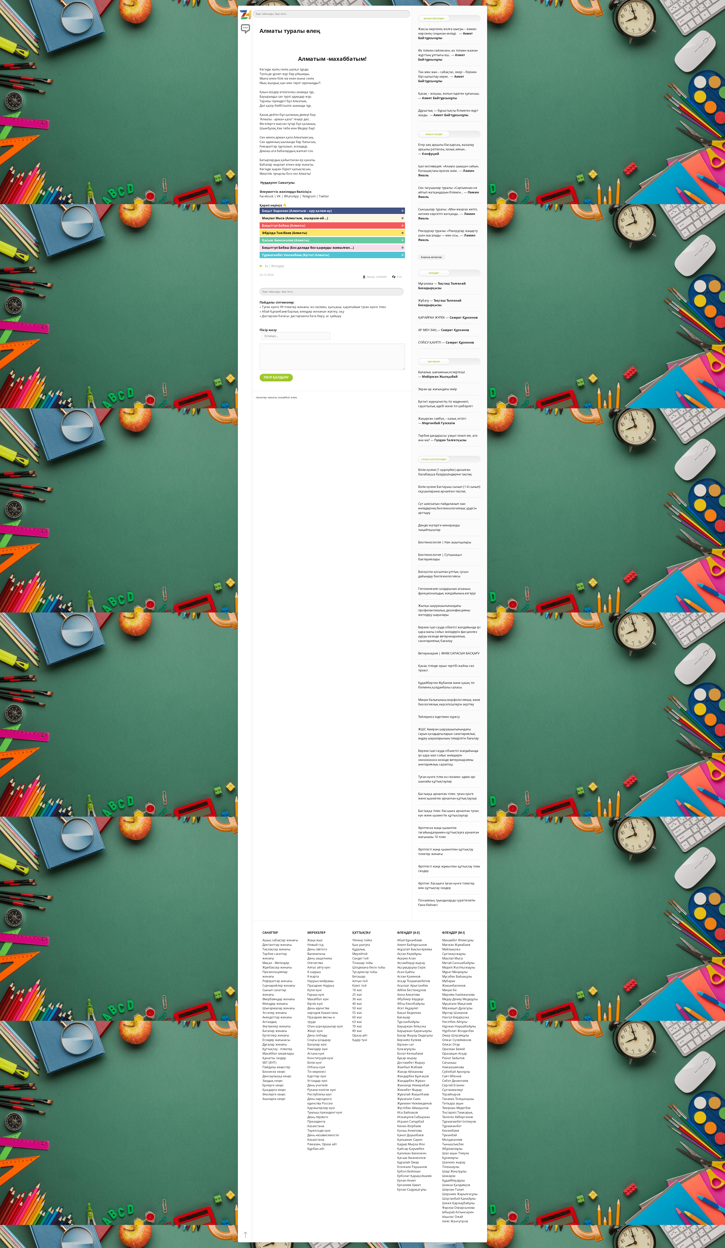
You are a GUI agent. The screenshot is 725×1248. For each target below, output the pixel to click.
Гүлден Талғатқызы (450, 440)
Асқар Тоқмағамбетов (413, 981)
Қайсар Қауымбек (410, 1149)
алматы (272, 397)
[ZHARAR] (245, 13)
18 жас (357, 990)
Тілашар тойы (362, 963)
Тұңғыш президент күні (324, 1112)
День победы (317, 1035)
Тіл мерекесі (316, 1072)
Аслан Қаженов (408, 976)
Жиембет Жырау (409, 1090)
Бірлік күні (315, 1004)
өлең (294, 397)
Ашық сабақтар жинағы (280, 940)
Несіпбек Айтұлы (454, 1022)
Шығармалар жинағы (278, 1008)
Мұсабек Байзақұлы (457, 976)
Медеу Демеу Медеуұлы (460, 999)
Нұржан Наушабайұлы (459, 1026)
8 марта (313, 976)
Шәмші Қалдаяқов (456, 1185)
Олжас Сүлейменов (456, 1040)
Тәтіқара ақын (453, 1103)
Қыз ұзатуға (361, 945)
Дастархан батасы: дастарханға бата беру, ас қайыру (301, 316)
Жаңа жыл (315, 940)
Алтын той (360, 981)
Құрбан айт (315, 1149)
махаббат (284, 397)
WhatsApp (291, 196)
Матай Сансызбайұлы (458, 963)
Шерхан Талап (453, 1189)
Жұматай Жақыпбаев (413, 1094)
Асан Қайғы (406, 972)
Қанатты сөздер (274, 1058)
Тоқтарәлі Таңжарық (457, 1112)
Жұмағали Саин (409, 1099)
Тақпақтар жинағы (276, 949)
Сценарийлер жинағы (278, 985)
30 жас (357, 999)
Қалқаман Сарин (410, 1140)
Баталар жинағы (274, 1031)
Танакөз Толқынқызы (458, 1099)
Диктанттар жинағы (277, 945)
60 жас (357, 1017)
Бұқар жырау (407, 1058)
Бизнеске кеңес (274, 1072)
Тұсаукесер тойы (364, 972)
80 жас (357, 1031)
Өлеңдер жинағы (275, 1004)
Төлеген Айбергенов (457, 1117)
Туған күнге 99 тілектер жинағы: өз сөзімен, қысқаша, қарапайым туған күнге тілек (324, 307)
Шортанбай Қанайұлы (459, 1198)
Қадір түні (359, 1040)
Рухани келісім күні (321, 1090)
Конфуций (430, 154)
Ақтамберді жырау (411, 963)
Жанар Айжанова (410, 1072)
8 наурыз (314, 972)
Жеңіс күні (315, 1031)
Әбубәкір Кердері (410, 999)
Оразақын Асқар (454, 1053)
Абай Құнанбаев (409, 940)
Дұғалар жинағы (274, 1044)
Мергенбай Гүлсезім (438, 423)
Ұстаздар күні (317, 1081)
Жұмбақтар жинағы (277, 967)
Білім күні (314, 1062)
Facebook (267, 196)
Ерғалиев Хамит (409, 1185)
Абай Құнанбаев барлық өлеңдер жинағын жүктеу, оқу (303, 311)
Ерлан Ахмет (406, 1180)
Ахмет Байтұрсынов (412, 945)
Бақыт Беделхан (409, 1013)
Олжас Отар (451, 1044)
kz (267, 266)
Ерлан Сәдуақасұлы (411, 1189)
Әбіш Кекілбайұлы (411, 1004)
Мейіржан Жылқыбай (440, 377)
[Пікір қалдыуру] (245, 28)
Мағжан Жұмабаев (456, 945)
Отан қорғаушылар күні (325, 1026)
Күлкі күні (314, 990)
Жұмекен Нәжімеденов (414, 1103)
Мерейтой (360, 954)
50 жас (357, 1008)
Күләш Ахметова (409, 1130)
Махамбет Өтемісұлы (458, 940)
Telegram (309, 196)
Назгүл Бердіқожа (455, 1017)
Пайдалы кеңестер (276, 1067)
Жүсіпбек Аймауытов (412, 1108)
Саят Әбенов (451, 1076)
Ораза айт (359, 1035)
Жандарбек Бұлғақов (413, 1076)
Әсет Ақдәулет (408, 1008)
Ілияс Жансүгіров (455, 1221)
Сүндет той (360, 958)
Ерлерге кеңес (273, 1085)
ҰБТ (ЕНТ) (269, 1062)
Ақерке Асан (406, 958)
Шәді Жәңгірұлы (454, 1171)
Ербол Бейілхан (409, 1171)
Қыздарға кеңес (274, 1090)
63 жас (357, 1022)
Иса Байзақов (407, 1112)
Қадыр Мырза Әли (411, 1144)
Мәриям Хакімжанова (458, 994)
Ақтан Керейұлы (409, 954)
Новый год (315, 945)
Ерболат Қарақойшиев (414, 1176)
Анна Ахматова (408, 994)
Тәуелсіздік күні (318, 1130)
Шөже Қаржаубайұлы (458, 1203)
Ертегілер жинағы (275, 1035)
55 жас (357, 1013)
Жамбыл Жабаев (409, 1067)
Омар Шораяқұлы (455, 1035)
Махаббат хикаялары (278, 1053)
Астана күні (315, 1053)
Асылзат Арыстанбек (412, 985)
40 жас (357, 1004)
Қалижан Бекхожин (411, 1153)
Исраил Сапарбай (410, 1121)
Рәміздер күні (317, 1049)
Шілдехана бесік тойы (368, 967)
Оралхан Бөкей (453, 1049)
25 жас (357, 994)
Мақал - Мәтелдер (275, 963)
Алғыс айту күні (318, 967)
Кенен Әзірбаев (409, 1126)
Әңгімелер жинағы (276, 1026)
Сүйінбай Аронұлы (456, 1072)
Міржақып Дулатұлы (457, 1008)
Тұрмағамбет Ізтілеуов (459, 1121)
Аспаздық (269, 1022)
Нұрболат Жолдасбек (458, 1031)
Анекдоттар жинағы (277, 1017)
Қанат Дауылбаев (410, 1135)
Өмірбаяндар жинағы (278, 999)
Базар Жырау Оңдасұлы (415, 1035)
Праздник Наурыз (320, 985)
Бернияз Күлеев (409, 1040)
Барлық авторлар (431, 257)
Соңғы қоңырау (319, 1040)
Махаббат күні (318, 999)
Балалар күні (316, 1044)
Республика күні (319, 1094)
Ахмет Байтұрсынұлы (439, 98)
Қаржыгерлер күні (321, 1108)
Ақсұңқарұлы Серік (411, 967)
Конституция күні (320, 1058)
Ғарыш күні (315, 994)
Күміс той (359, 985)
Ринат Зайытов (453, 1058)
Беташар (358, 976)
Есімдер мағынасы (276, 1040)
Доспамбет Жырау (411, 1062)
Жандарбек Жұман (411, 1081)
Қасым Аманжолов (411, 1158)
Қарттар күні (316, 1076)
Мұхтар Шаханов (455, 1013)
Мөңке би (449, 990)
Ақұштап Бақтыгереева (414, 949)
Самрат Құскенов (464, 317)
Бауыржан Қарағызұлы (414, 1031)
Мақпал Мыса (452, 958)
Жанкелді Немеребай (413, 1085)
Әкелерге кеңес (274, 1094)
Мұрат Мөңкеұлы (455, 972)
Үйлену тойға (362, 940)
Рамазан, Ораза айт (322, 1144)
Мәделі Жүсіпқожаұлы (458, 967)
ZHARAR (381, 277)
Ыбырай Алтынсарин (458, 1212)
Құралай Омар (408, 1162)
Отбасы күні (316, 1067)
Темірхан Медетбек (456, 1108)
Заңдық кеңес (272, 1081)
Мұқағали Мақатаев (457, 1004)
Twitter (324, 196)
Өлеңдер (277, 266)
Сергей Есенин (453, 1085)
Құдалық (358, 949)
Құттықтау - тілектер (277, 1049)
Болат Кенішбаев (410, 1053)
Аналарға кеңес (274, 1099)
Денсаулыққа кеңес (277, 1076)
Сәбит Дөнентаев (455, 1081)
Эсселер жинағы (274, 1013)
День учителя (317, 1085)
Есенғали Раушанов (412, 1167)
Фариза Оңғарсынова (458, 1208)
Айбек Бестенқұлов (411, 990)
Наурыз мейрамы (320, 981)
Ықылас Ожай (452, 1217)
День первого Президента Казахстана (317, 1121)
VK (279, 196)
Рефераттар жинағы (277, 981)
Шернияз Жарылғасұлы (460, 1194)
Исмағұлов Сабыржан (413, 1117)
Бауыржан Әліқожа (411, 1026)
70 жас (357, 1026)
